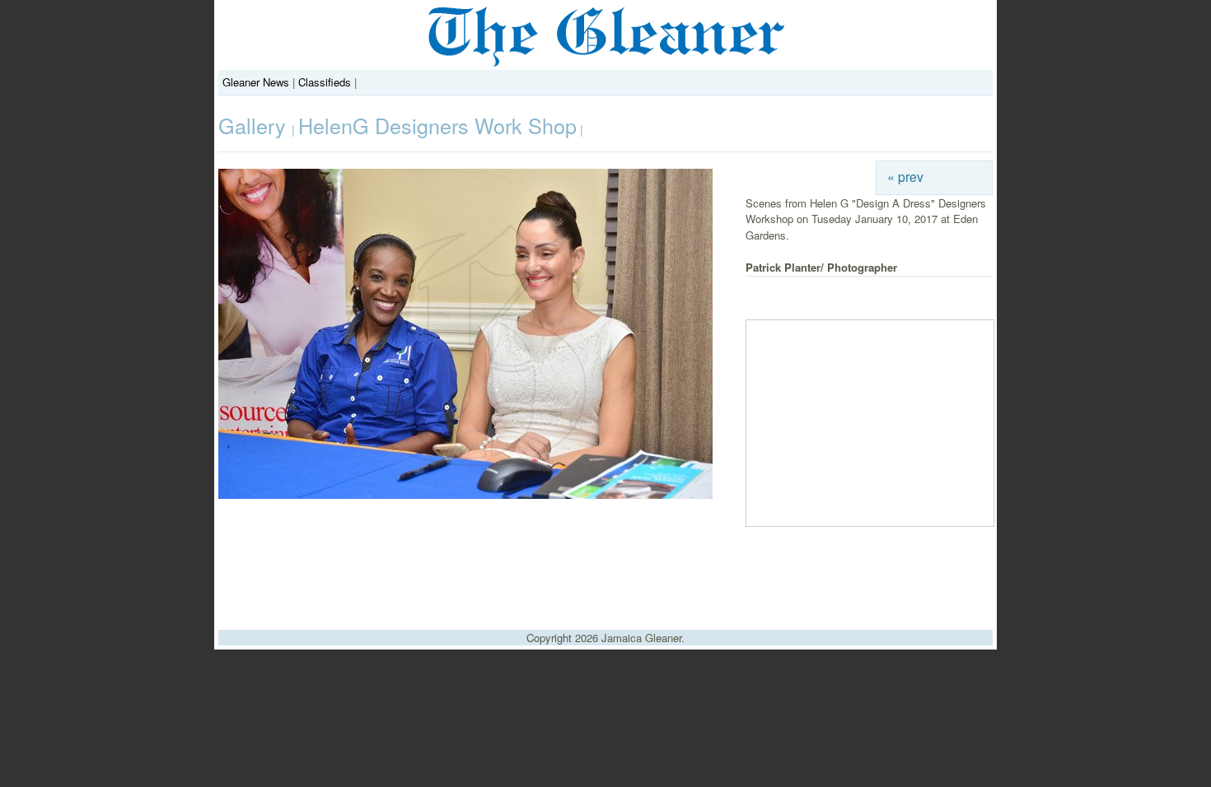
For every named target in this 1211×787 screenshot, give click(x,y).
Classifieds (324, 82)
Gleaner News (255, 82)
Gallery (255, 125)
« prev (905, 176)
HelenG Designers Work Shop (437, 125)
